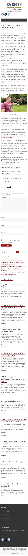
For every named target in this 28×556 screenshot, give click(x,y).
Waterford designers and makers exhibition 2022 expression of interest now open (13, 379)
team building (10, 167)
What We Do (14, 553)
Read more (3, 299)
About (10, 553)
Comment (3, 197)
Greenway (10, 74)
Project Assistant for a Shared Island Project (11, 260)
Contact (21, 553)
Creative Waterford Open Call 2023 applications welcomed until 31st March (13, 307)
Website (3, 232)
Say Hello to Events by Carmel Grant (12, 178)
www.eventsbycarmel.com (7, 164)
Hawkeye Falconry (21, 85)
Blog (18, 553)
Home (7, 553)
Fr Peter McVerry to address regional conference (13, 182)
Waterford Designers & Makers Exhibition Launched (13, 266)
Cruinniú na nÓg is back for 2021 (11, 401)
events (4, 171)
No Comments (6, 173)
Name (2, 217)
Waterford (17, 167)
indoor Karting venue (7, 137)
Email (2, 225)
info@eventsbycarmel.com (6, 514)
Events (19, 171)
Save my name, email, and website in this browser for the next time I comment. (13, 241)
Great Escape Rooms (6, 135)
